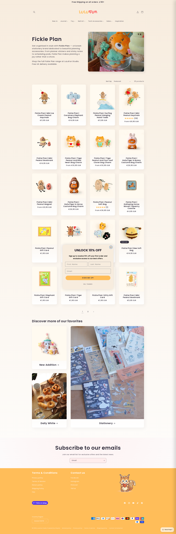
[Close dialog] (110, 247)
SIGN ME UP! (88, 278)
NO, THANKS (88, 284)
